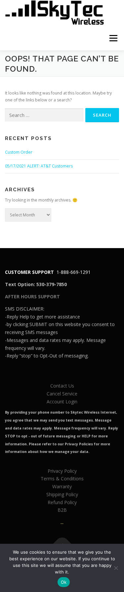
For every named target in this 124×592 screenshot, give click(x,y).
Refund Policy (62, 502)
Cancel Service (62, 393)
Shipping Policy (62, 494)
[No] (115, 568)
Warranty (62, 486)
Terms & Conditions (62, 478)
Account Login (62, 401)
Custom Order (18, 152)
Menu (112, 38)
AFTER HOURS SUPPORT (32, 296)
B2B (62, 510)
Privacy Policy (62, 471)
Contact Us (62, 386)
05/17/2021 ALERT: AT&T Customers (39, 166)
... (62, 522)
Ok (64, 582)
